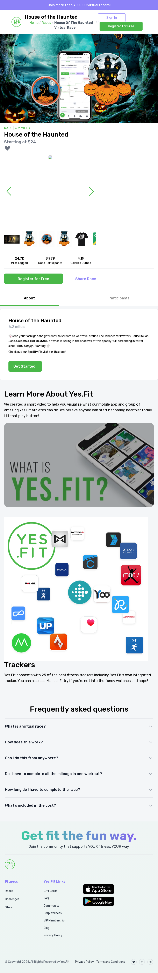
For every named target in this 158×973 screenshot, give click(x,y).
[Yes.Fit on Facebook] (142, 962)
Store (9, 907)
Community (51, 905)
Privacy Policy (53, 935)
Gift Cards (50, 891)
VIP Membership (54, 920)
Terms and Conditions (110, 962)
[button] (98, 889)
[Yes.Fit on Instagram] (150, 962)
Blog (46, 928)
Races (9, 891)
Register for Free (121, 26)
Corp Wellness (53, 913)
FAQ (46, 898)
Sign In (111, 18)
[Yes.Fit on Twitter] (134, 962)
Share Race (85, 279)
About (29, 298)
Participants (118, 298)
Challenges (12, 899)
